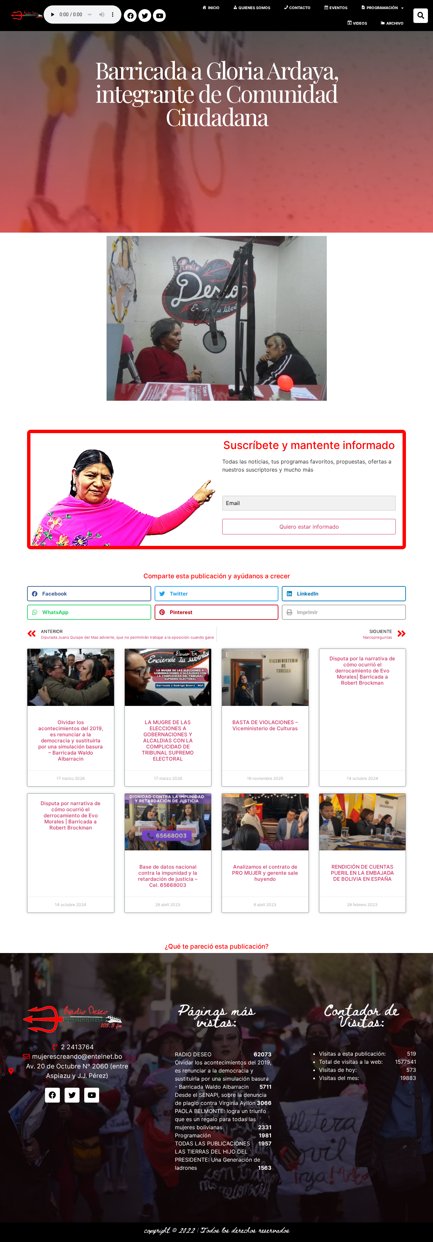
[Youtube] (159, 15)
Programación (193, 1135)
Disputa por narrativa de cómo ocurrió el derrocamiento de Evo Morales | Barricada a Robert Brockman (70, 815)
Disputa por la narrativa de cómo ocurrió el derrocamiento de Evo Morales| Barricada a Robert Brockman (362, 670)
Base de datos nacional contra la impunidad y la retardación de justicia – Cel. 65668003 (168, 876)
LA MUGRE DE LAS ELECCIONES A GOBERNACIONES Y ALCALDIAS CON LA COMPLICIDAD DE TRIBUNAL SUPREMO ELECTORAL (168, 740)
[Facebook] (130, 15)
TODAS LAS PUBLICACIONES (212, 1143)
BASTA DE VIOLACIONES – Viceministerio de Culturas (265, 725)
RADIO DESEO (193, 1054)
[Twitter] (144, 15)
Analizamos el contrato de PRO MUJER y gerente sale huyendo (265, 873)
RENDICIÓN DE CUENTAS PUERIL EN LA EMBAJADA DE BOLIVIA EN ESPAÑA (362, 873)
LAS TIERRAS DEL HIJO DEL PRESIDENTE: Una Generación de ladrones (217, 1159)
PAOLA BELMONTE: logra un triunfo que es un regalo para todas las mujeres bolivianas (220, 1119)
